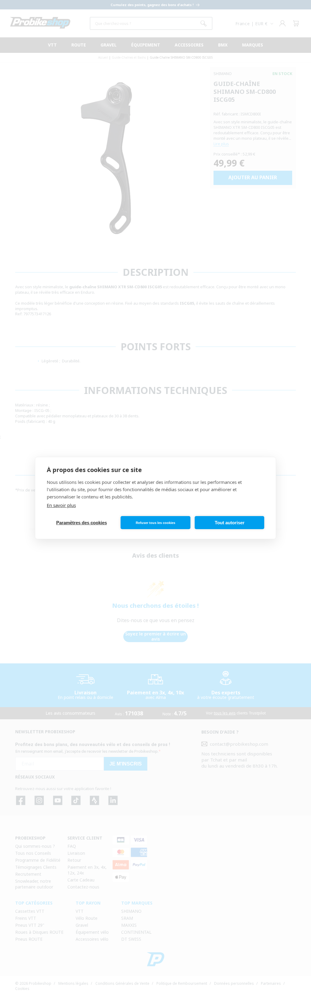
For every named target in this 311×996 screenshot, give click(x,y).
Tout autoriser (229, 522)
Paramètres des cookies (81, 522)
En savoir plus (61, 505)
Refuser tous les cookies (155, 523)
